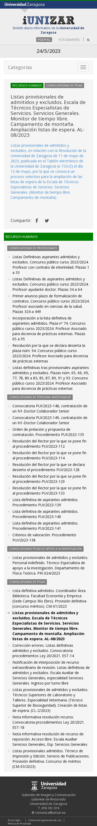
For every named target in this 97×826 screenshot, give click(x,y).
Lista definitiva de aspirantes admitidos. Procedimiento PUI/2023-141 (45, 526)
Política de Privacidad (19, 823)
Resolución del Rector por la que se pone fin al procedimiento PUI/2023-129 (49, 479)
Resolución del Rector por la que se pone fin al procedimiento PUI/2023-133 (49, 490)
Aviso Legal (14, 820)
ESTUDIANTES (69, 39)
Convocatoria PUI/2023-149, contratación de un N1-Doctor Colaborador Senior (49, 420)
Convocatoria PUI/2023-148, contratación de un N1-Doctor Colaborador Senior (49, 408)
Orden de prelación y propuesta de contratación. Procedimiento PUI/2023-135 (48, 432)
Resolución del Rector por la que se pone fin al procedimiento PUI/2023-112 (49, 444)
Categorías (20, 67)
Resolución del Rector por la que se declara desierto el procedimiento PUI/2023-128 (48, 467)
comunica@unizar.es (50, 812)
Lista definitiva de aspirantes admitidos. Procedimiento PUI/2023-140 (45, 514)
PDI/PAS (44, 39)
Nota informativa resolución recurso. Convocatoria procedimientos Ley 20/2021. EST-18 (48, 722)
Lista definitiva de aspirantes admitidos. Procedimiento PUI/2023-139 (45, 502)
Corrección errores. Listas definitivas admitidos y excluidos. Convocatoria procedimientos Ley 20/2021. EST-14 (43, 650)
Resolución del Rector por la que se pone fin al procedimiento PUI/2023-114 (49, 455)
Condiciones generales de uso (44, 820)
